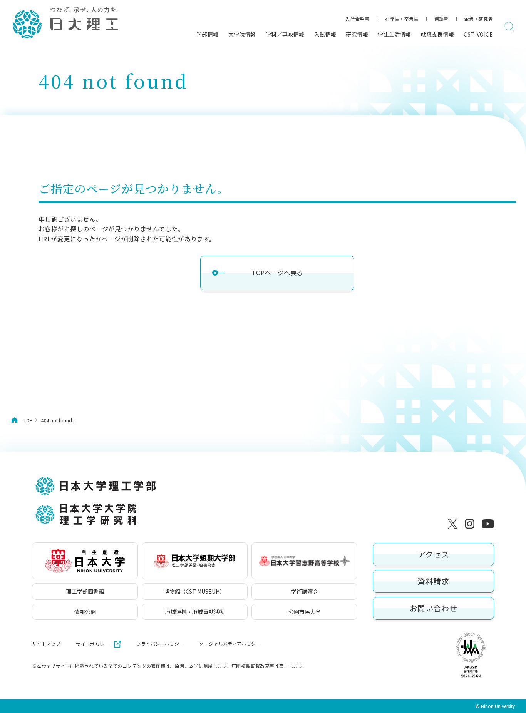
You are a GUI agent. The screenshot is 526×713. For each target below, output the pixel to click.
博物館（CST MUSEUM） (194, 591)
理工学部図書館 (85, 591)
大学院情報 (242, 34)
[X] (454, 524)
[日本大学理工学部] (65, 23)
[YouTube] (488, 524)
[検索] (509, 27)
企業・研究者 (478, 18)
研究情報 (357, 34)
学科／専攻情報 (285, 34)
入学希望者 (357, 18)
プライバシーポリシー (160, 644)
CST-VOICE (478, 34)
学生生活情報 (394, 34)
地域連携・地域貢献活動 (194, 612)
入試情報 (325, 34)
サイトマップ (46, 644)
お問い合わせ (433, 608)
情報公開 (85, 612)
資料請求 (433, 581)
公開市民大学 (304, 612)
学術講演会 (304, 591)
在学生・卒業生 (402, 18)
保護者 (441, 18)
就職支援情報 (437, 34)
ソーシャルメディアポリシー (230, 644)
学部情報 (207, 34)
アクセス (433, 554)
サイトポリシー (92, 644)
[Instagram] (471, 524)
